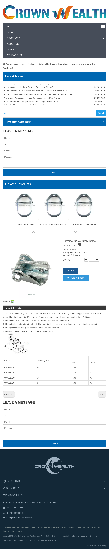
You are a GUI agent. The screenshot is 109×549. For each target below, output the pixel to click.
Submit (54, 172)
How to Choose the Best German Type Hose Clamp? (29, 89)
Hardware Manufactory (47, 540)
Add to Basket (78, 278)
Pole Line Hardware (40, 527)
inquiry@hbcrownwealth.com (19, 517)
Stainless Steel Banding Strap (16, 527)
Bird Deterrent (17, 531)
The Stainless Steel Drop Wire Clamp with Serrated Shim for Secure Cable (38, 96)
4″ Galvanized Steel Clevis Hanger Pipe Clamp (54, 224)
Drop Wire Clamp (58, 527)
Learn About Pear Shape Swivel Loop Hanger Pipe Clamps (31, 103)
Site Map (102, 546)
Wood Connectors (76, 527)
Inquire (70, 270)
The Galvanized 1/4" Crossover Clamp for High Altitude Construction (36, 92)
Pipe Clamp (90, 527)
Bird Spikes (18, 540)
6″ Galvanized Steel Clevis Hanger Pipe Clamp (25, 224)
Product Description (14, 308)
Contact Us (91, 546)
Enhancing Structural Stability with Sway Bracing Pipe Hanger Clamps (36, 85)
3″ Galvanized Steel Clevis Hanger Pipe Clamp (84, 224)
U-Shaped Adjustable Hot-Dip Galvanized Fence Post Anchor (32, 100)
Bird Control (30, 540)
